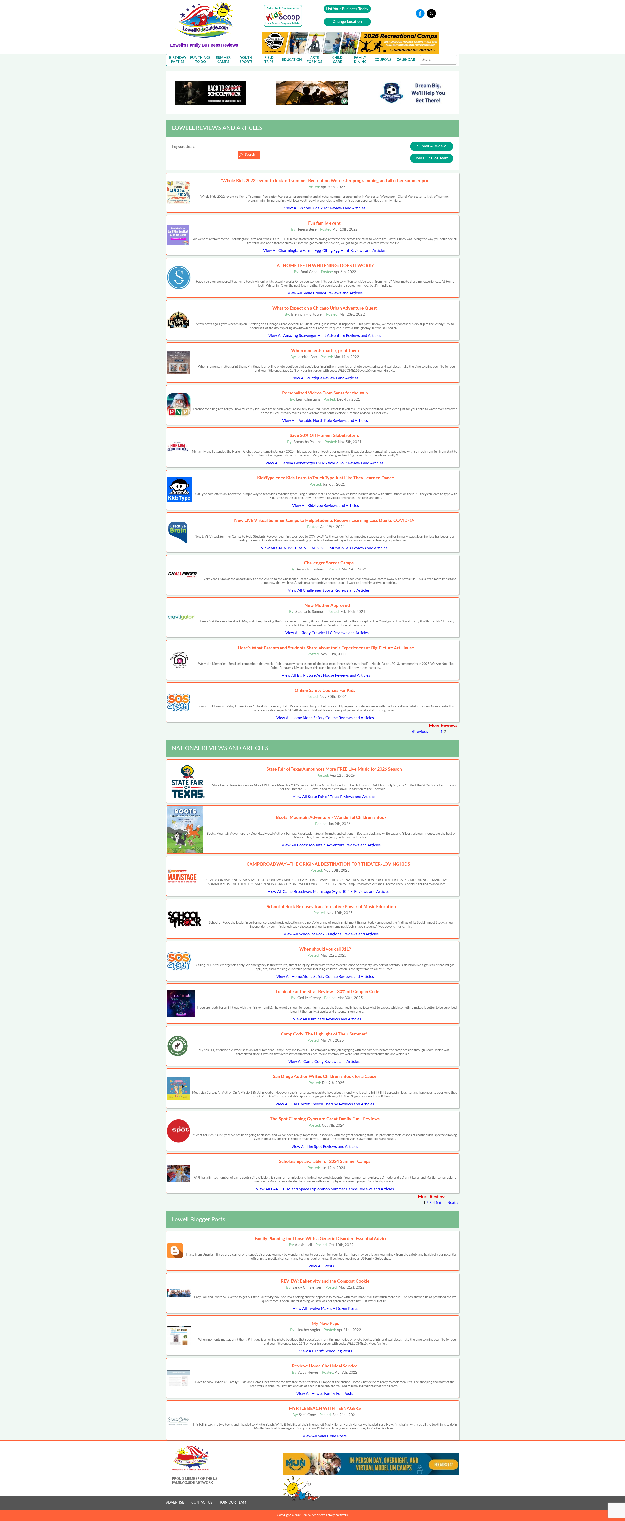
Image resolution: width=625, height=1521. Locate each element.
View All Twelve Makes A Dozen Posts (325, 1309)
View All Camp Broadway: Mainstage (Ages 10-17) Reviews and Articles (328, 892)
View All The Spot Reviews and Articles (325, 1147)
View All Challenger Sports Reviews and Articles (329, 590)
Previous (420, 732)
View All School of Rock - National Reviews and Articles (331, 934)
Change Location (347, 22)
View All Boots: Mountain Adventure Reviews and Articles (331, 845)
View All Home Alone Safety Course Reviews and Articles (325, 718)
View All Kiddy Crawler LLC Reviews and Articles (327, 633)
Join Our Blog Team (431, 158)
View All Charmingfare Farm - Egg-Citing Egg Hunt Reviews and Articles (324, 251)
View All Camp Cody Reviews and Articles (324, 1062)
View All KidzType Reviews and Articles (325, 505)
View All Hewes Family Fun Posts (324, 1394)
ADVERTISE (175, 1502)
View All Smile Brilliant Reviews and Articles (325, 293)
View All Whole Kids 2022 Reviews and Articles (324, 208)
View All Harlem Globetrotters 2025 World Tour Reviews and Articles (324, 463)
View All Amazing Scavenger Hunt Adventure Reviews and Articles (324, 336)
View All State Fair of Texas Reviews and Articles (334, 797)
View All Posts (321, 1266)
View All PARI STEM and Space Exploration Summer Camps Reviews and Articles (325, 1189)
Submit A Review (431, 146)
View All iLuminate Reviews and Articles (327, 1019)
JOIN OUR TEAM (233, 1502)
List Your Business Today (347, 9)
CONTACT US (201, 1502)
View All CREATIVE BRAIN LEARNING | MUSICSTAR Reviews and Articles (324, 548)
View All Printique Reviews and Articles (324, 378)
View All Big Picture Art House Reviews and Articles (326, 675)
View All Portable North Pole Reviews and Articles (325, 421)
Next (451, 1203)
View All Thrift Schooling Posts (325, 1351)
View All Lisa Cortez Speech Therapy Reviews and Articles (324, 1104)
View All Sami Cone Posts (325, 1436)
